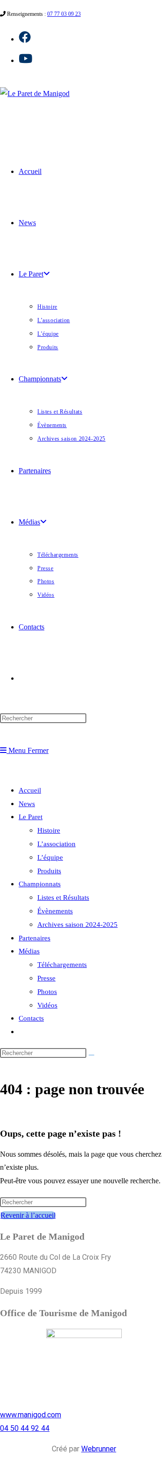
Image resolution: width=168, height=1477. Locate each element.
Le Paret (30, 817)
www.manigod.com (30, 1414)
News (27, 804)
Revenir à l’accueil (28, 1215)
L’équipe (50, 857)
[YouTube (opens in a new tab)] (25, 59)
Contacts (31, 1018)
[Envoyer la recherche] (91, 1055)
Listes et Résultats (63, 897)
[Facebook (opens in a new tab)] (25, 37)
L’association (56, 844)
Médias (29, 951)
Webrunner (98, 1448)
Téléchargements (62, 964)
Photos (47, 991)
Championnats (40, 884)
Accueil (30, 790)
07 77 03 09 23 (64, 14)
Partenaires (34, 938)
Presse (46, 978)
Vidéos (47, 1005)
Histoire (48, 830)
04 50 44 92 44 (24, 1428)
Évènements (55, 911)
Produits (49, 871)
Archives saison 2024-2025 (77, 924)
